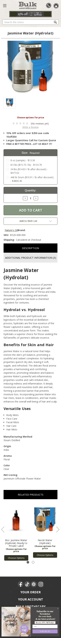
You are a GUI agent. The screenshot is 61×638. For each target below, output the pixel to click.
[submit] (55, 22)
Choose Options (16, 557)
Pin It (34, 584)
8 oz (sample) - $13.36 (23, 160)
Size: (30, 152)
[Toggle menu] (4, 5)
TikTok (27, 584)
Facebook (21, 584)
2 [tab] (33, 562)
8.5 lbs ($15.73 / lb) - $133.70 (26, 164)
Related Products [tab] (30, 494)
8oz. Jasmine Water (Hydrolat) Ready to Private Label (16, 543)
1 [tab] (28, 562)
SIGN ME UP (45, 631)
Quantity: (30, 190)
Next (57, 529)
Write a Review (30, 127)
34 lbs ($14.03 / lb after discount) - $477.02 (29, 171)
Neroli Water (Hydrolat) (45, 542)
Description (30, 248)
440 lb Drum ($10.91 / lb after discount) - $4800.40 (32, 179)
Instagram (41, 584)
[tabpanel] (16, 532)
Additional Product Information (30, 257)
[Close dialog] (58, 608)
